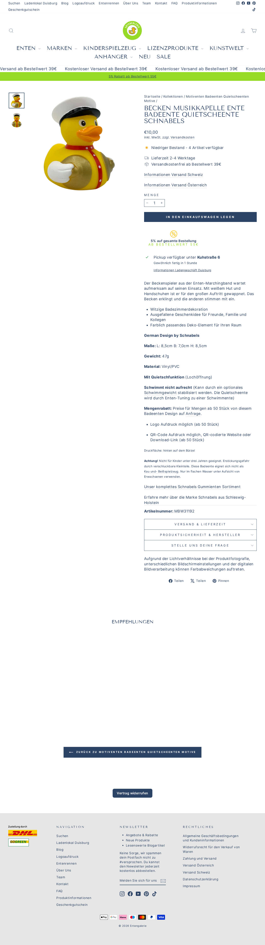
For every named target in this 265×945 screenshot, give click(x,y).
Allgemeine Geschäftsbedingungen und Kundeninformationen (210, 838)
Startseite (152, 96)
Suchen (14, 3)
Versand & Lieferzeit (200, 524)
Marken (60, 48)
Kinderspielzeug (110, 48)
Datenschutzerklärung (200, 879)
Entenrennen (109, 3)
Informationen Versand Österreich (175, 185)
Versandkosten (182, 137)
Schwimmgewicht (160, 392)
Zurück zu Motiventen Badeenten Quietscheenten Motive (135, 752)
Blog (64, 3)
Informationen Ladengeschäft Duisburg (182, 270)
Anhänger (111, 56)
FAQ (174, 3)
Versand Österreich (198, 865)
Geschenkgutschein (24, 10)
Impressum (191, 886)
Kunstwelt (228, 48)
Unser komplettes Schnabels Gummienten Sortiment (192, 487)
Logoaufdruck (83, 3)
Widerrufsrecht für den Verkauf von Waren (211, 849)
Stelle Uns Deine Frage (200, 545)
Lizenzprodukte (173, 48)
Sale (164, 56)
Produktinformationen (199, 3)
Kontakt (161, 3)
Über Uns (130, 3)
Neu (145, 56)
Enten (26, 48)
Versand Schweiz (196, 872)
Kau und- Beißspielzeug (161, 471)
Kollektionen (173, 96)
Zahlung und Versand (200, 858)
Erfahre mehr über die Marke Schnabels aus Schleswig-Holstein (195, 500)
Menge (152, 195)
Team (146, 3)
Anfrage (193, 413)
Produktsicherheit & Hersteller (200, 535)
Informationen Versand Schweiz (173, 174)
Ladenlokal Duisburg (40, 3)
